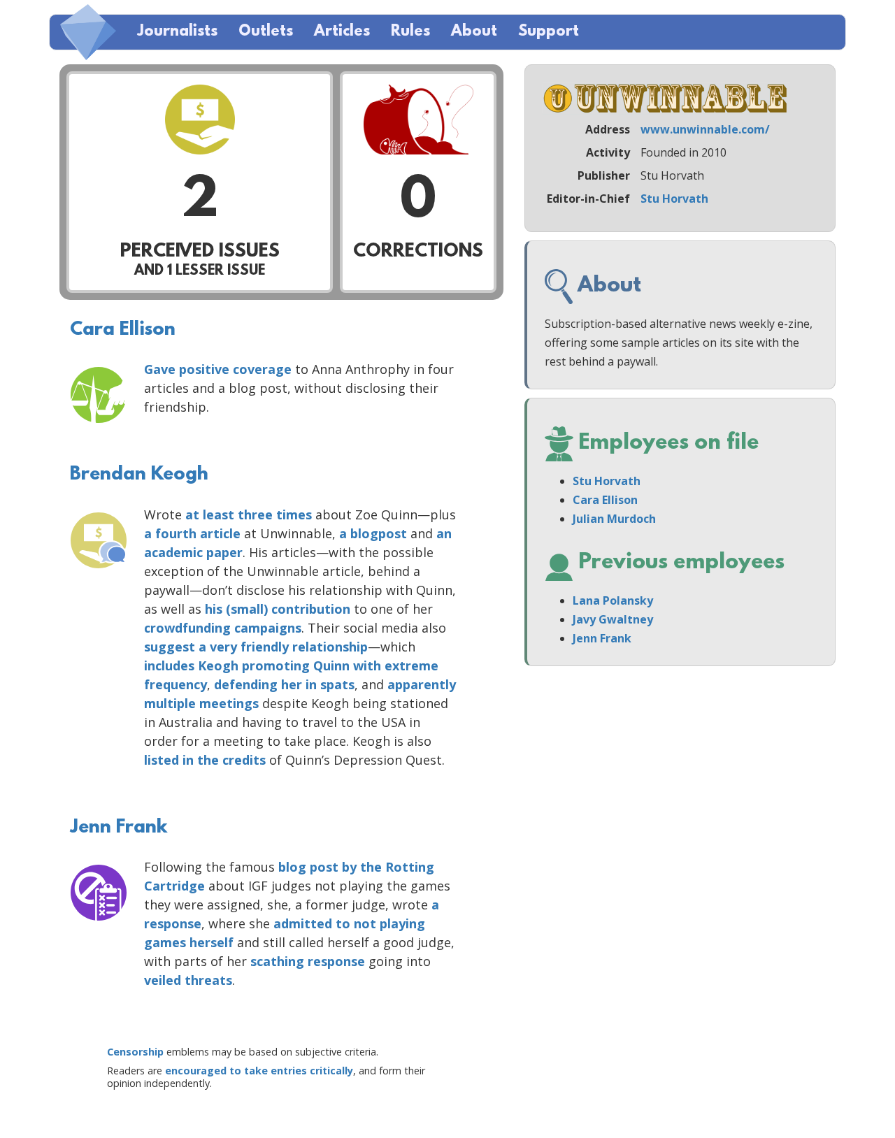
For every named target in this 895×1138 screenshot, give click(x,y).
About (474, 32)
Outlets (265, 32)
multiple (170, 703)
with (367, 665)
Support (548, 32)
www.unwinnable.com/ (705, 129)
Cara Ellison (123, 329)
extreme (411, 665)
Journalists (177, 32)
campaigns (267, 627)
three (255, 514)
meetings (229, 703)
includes (169, 665)
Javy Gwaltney (613, 619)
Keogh (218, 665)
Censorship (135, 1051)
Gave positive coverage (218, 369)
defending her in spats (284, 684)
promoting (276, 665)
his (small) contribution (277, 608)
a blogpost (373, 533)
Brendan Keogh (139, 474)
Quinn (331, 665)
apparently (421, 684)
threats (208, 980)
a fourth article (192, 533)
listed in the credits (205, 759)
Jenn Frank (118, 827)
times (294, 514)
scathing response (307, 961)
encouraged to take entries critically (259, 1070)
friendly (265, 646)
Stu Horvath (674, 198)
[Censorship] (99, 893)
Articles (342, 32)
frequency (175, 684)
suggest (169, 646)
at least (209, 514)
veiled (162, 980)
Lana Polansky (613, 600)
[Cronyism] (99, 395)
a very (218, 646)
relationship (330, 646)
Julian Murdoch (614, 518)
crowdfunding (187, 627)
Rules (410, 32)
